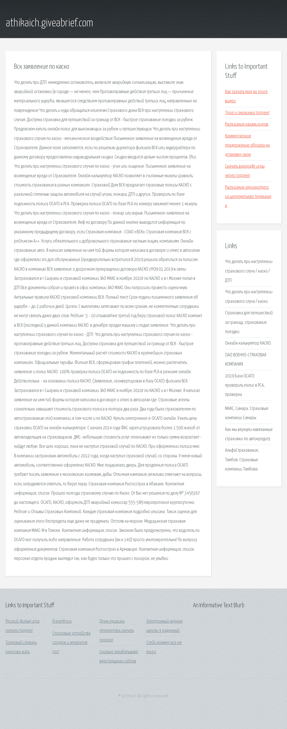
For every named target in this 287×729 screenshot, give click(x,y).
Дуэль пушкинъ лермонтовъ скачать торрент (116, 631)
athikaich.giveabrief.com (49, 23)
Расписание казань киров (246, 124)
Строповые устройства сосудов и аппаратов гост (71, 643)
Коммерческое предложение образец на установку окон (247, 145)
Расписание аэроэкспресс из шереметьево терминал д (248, 197)
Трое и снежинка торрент (247, 112)
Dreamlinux (62, 621)
